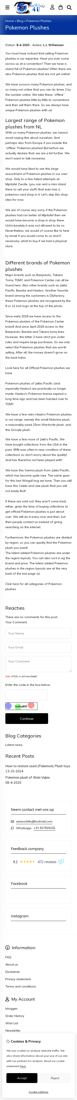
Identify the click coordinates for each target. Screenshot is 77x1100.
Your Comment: (16, 622)
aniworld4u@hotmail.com (34, 821)
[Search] (69, 7)
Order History (14, 1016)
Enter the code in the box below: (27, 685)
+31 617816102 (44, 828)
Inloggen (11, 1009)
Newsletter (13, 1030)
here (23, 1066)
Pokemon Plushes (38, 21)
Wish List (11, 1023)
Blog (20, 21)
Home (9, 21)
